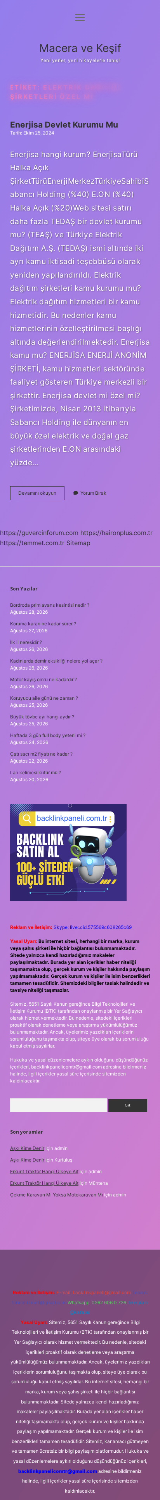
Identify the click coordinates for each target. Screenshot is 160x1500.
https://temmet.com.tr (32, 543)
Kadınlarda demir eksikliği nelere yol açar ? (56, 661)
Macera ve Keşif (80, 48)
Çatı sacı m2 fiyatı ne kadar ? (41, 754)
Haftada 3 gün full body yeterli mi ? (47, 735)
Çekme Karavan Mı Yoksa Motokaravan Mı (56, 1195)
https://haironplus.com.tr (116, 533)
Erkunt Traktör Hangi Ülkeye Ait (44, 1171)
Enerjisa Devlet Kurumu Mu (64, 124)
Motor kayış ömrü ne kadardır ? (43, 679)
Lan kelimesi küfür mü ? (35, 772)
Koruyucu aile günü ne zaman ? (44, 698)
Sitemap (78, 543)
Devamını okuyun (41, 495)
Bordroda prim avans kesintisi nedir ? (49, 605)
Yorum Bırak (93, 493)
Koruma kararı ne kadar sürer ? (43, 624)
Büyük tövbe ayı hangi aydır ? (42, 717)
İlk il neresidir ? (26, 642)
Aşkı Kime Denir (27, 1148)
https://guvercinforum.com (39, 533)
